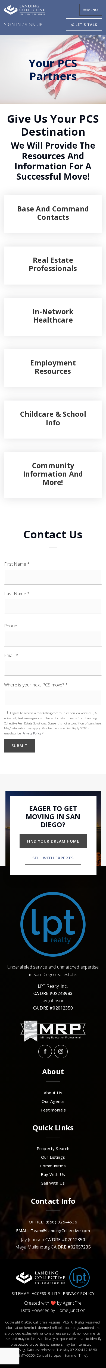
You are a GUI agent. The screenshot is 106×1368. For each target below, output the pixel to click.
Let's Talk (85, 24)
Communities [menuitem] (53, 1165)
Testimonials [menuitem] (53, 1110)
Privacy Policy (32, 733)
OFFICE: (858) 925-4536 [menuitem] (53, 1222)
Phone (10, 626)
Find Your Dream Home (53, 841)
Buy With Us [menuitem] (53, 1174)
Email (11, 655)
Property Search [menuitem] (53, 1148)
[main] (53, 404)
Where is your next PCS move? (36, 685)
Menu (92, 9)
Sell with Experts (53, 857)
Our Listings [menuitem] (53, 1157)
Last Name (17, 594)
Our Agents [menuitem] (53, 1101)
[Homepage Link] (24, 9)
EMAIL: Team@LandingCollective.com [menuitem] (53, 1230)
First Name (17, 564)
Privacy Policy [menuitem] (78, 1293)
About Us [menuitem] (53, 1092)
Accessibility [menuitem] (46, 1293)
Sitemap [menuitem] (20, 1293)
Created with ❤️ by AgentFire (53, 1303)
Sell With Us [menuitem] (53, 1183)
